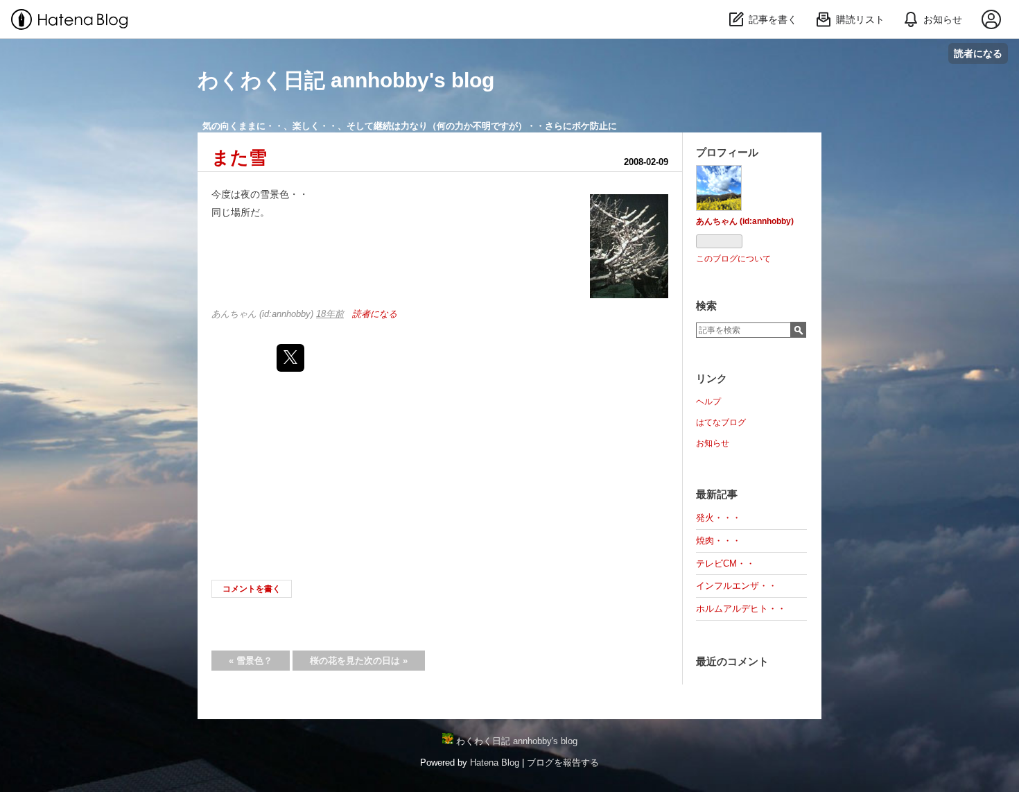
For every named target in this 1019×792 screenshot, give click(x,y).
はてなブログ (721, 422)
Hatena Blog (494, 762)
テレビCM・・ (725, 563)
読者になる (978, 53)
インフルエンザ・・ (736, 585)
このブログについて (733, 259)
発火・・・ (718, 518)
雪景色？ (250, 660)
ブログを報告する (563, 762)
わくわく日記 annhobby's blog (346, 80)
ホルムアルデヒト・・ (741, 608)
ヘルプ (708, 401)
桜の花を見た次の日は (359, 660)
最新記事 (717, 494)
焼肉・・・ (718, 540)
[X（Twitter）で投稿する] (290, 358)
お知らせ (712, 443)
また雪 (239, 157)
